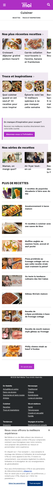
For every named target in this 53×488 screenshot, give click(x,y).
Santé (30, 407)
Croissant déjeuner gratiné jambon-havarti (11, 55)
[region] (26, 457)
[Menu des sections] (4, 4)
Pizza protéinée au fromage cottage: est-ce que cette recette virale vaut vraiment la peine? (37, 263)
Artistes (6, 398)
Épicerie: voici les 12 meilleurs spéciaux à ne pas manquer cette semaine (34, 100)
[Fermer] (49, 430)
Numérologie (33, 395)
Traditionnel (32, 389)
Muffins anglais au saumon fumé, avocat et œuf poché (37, 244)
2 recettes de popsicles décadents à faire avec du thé (37, 191)
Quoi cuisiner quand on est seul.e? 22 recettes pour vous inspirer (9, 100)
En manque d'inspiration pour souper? (23, 122)
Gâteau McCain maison (36, 294)
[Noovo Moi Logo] (26, 5)
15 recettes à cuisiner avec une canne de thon (38, 225)
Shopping (7, 425)
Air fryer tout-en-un (32, 167)
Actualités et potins (10, 389)
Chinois (31, 392)
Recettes (16, 18)
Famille (31, 416)
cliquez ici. (28, 471)
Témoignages (33, 410)
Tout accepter (35, 483)
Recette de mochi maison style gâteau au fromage (37, 330)
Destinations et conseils (37, 425)
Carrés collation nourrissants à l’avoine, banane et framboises (33, 57)
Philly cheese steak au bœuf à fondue (36, 347)
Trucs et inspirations (31, 18)
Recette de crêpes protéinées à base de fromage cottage (37, 314)
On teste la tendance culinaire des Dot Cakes (36, 277)
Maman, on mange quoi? (9, 167)
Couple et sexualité (35, 413)
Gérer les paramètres (17, 483)
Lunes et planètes (35, 398)
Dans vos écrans (9, 392)
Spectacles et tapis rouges (14, 395)
